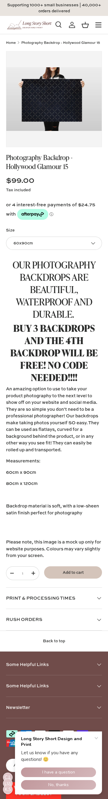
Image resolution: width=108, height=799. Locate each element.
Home (11, 42)
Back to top (54, 640)
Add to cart (73, 572)
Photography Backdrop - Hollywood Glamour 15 (60, 42)
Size (10, 230)
